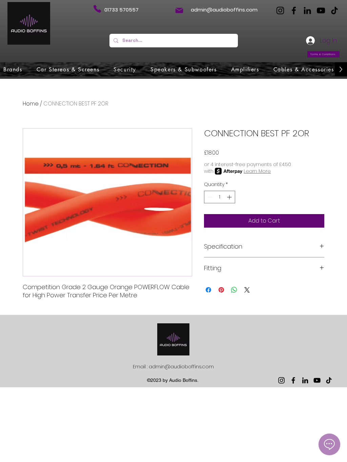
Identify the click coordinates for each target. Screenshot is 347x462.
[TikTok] (334, 10)
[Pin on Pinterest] (221, 290)
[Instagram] (280, 10)
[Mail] (179, 10)
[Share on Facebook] (208, 290)
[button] (13, 69)
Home (31, 104)
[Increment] (230, 197)
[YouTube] (321, 10)
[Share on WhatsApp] (234, 290)
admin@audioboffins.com (224, 9)
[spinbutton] (219, 197)
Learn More (257, 171)
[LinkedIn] (307, 10)
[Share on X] (247, 290)
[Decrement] (209, 197)
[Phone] (97, 8)
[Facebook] (294, 10)
